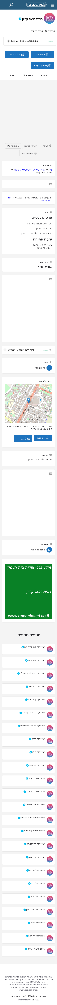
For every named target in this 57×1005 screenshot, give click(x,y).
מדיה (12, 76)
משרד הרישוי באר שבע (20, 987)
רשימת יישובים (26, 977)
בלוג (45, 977)
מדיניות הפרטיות (12, 977)
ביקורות (28, 76)
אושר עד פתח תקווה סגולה (37, 985)
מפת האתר (38, 977)
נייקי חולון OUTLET (37, 982)
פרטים (44, 76)
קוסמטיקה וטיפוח (21, 169)
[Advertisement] (28, 109)
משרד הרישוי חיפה (11, 979)
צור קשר (50, 979)
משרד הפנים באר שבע (29, 990)
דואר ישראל (41, 979)
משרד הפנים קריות (17, 985)
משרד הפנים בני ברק (20, 982)
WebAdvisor (23, 1000)
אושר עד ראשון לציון (38, 987)
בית (50, 169)
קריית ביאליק (39, 169)
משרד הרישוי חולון (27, 979)
